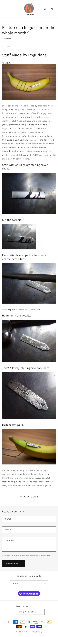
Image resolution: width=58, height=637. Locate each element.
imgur (8, 62)
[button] (6, 9)
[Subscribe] (45, 583)
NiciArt (24, 632)
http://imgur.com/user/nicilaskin (18, 136)
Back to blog (31, 496)
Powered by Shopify (34, 632)
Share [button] (8, 46)
